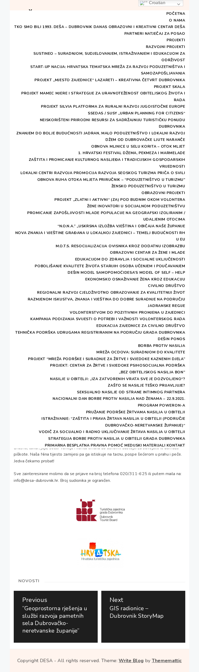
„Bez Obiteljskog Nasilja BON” (152, 372)
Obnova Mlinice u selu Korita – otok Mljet (138, 146)
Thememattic (167, 660)
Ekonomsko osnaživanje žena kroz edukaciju (135, 279)
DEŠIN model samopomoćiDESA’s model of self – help (126, 272)
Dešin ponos (171, 339)
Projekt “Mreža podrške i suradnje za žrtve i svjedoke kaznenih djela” (106, 358)
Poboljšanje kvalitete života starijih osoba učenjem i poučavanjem (110, 266)
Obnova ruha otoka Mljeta (67, 179)
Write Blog (131, 660)
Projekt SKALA (169, 86)
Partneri (134, 33)
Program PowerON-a (161, 405)
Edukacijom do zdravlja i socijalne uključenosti (130, 259)
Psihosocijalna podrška (157, 365)
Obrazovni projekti (163, 192)
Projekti (176, 40)
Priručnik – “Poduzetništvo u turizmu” (142, 179)
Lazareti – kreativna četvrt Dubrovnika (140, 80)
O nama (177, 20)
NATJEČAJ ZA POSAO (165, 33)
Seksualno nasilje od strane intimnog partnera (131, 392)
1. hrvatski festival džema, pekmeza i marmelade (131, 152)
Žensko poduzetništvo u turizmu (148, 186)
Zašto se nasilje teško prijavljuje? (146, 385)
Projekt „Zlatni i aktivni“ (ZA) (86, 199)
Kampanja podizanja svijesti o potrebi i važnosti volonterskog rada (107, 319)
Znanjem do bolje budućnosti (49, 133)
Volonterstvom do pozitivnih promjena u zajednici (127, 312)
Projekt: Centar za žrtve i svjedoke (89, 365)
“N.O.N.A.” (67, 226)
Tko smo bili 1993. (33, 26)
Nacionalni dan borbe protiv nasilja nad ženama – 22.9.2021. (119, 398)
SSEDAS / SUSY (102, 113)
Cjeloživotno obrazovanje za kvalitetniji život (132, 292)
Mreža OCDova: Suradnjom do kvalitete (140, 352)
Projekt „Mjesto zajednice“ (64, 80)
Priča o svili (171, 172)
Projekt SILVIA (56, 106)
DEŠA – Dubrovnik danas (80, 26)
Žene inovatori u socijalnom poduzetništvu (136, 206)
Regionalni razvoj (57, 292)
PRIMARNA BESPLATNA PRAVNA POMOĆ (84, 445)
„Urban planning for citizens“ (151, 113)
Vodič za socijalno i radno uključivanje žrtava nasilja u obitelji (112, 431)
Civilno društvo (166, 285)
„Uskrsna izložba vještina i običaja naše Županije (131, 226)
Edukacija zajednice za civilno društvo (140, 325)
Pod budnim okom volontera (152, 199)
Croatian (156, 3)
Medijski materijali (144, 445)
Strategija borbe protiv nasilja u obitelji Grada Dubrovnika (116, 438)
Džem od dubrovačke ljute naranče (145, 139)
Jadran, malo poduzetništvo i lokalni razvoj (134, 133)
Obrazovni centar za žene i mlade (147, 252)
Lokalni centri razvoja (46, 172)
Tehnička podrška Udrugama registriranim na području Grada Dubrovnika (100, 332)
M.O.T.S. (63, 246)
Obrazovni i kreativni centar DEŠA (147, 26)
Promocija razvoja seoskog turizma (115, 172)
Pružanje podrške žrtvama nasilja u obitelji (135, 412)
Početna (175, 13)
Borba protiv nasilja (161, 345)
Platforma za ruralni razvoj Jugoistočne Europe (129, 106)
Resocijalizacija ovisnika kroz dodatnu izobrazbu (128, 246)
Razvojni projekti (165, 46)
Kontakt (176, 445)
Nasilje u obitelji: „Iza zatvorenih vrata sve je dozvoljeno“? (117, 378)
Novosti (28, 581)
